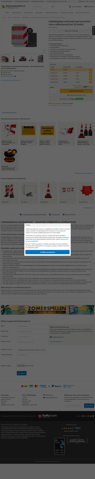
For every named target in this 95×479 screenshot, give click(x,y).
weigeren (48, 246)
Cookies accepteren (47, 252)
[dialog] (47, 239)
